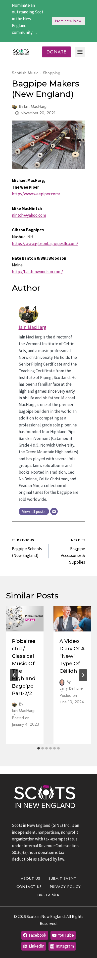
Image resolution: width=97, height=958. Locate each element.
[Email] (54, 511)
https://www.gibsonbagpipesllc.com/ (45, 243)
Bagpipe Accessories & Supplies (73, 551)
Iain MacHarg (35, 106)
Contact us (29, 886)
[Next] (83, 675)
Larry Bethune (71, 688)
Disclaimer (48, 895)
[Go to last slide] (14, 675)
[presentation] (25, 618)
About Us (30, 878)
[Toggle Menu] (80, 52)
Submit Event (62, 878)
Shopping (51, 73)
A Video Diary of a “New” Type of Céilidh (72, 656)
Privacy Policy (65, 886)
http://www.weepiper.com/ (36, 194)
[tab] (38, 748)
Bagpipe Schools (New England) (27, 548)
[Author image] (14, 106)
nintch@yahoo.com (29, 215)
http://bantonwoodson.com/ (37, 271)
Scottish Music (25, 73)
